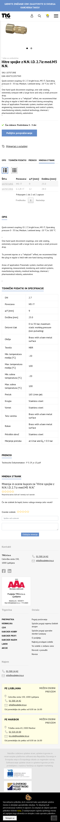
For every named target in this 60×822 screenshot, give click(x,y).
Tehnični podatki (17, 160)
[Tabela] (5, 170)
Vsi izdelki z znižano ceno (43, 646)
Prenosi (33, 160)
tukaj (19, 810)
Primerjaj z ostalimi (16, 146)
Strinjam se (9, 818)
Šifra (4, 178)
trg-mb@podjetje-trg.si (19, 736)
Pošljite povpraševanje (19, 133)
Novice (35, 654)
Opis (4, 160)
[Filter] (14, 170)
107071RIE (7, 183)
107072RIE (7, 188)
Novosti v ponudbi (39, 650)
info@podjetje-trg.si (45, 560)
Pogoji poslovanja (39, 619)
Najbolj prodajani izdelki (42, 642)
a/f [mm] (34, 178)
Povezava (21, 178)
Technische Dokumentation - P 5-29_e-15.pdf (21, 462)
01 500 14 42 (42, 556)
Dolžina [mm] (49, 178)
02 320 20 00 (15, 732)
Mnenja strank (47, 160)
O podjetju (36, 637)
